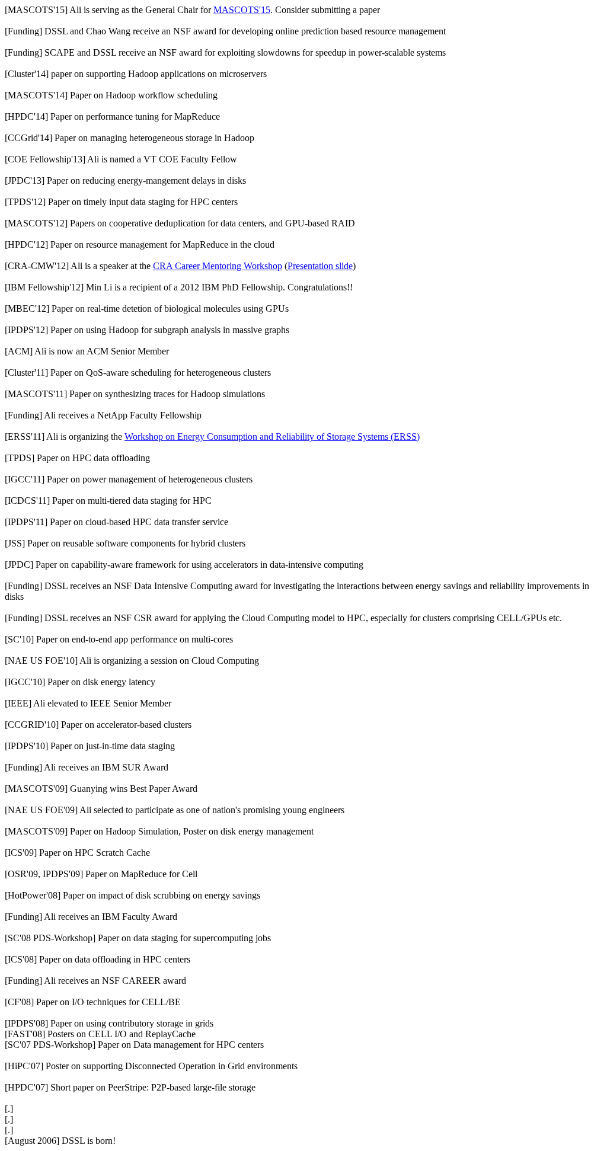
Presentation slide (320, 266)
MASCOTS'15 (241, 10)
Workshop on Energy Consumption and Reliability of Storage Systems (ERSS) (272, 436)
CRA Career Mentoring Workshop (217, 266)
